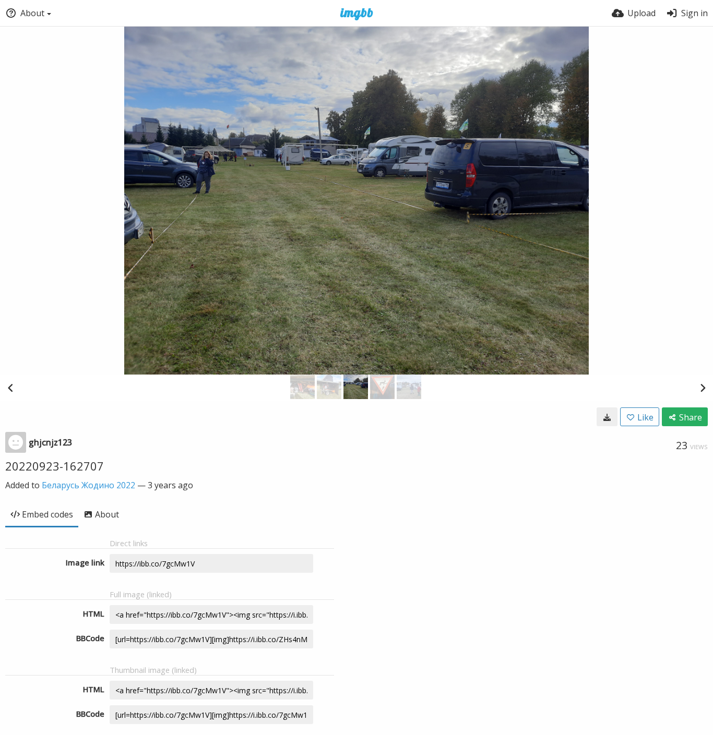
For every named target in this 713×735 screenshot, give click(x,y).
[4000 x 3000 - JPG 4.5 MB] (607, 416)
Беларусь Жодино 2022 (88, 485)
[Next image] (702, 387)
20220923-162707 (54, 466)
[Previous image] (10, 387)
